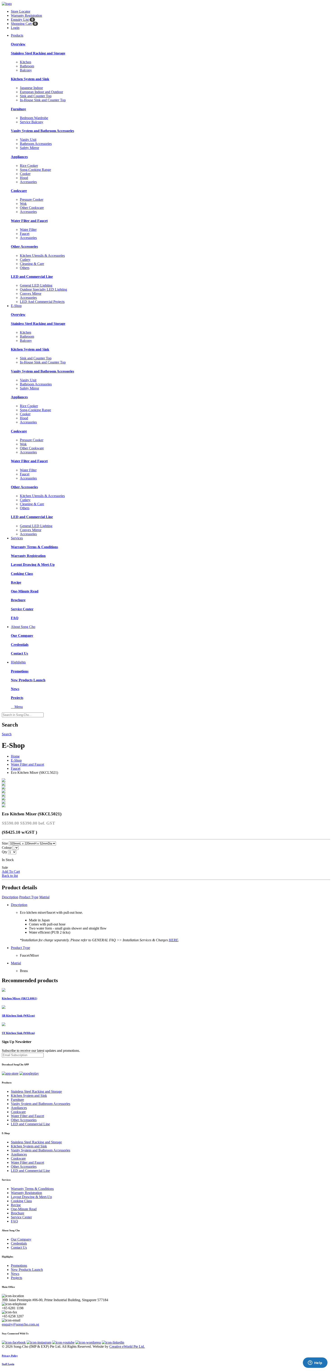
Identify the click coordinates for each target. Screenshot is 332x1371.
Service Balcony (31, 122)
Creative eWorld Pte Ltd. (127, 1346)
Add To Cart (11, 871)
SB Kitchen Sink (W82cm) (18, 1015)
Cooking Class (22, 574)
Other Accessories (24, 246)
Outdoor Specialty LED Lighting (43, 289)
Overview (18, 44)
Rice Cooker (29, 166)
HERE (173, 940)
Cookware (19, 191)
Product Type (28, 897)
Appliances (19, 157)
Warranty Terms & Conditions (34, 547)
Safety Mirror (29, 148)
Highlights (18, 662)
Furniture (18, 109)
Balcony (26, 70)
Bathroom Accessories (36, 144)
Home (15, 756)
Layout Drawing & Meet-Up (33, 564)
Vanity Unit (28, 140)
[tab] (166, 1082)
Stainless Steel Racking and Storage (38, 53)
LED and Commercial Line (32, 276)
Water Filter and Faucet (29, 221)
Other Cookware (32, 208)
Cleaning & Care (32, 264)
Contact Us (19, 653)
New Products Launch (28, 680)
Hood (24, 178)
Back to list (10, 876)
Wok (23, 203)
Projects (17, 698)
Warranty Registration (28, 556)
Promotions (19, 671)
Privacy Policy (10, 1355)
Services (17, 538)
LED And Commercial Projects (42, 302)
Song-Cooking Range (35, 170)
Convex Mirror (30, 293)
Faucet (24, 234)
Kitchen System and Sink (30, 79)
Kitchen (25, 62)
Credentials (19, 645)
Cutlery (25, 260)
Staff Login (8, 1364)
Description (10, 897)
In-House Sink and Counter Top (43, 100)
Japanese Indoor (31, 88)
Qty (4, 852)
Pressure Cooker (31, 199)
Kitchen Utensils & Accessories (42, 255)
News (15, 689)
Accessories (28, 182)
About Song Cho (23, 627)
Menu (17, 707)
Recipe (16, 582)
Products (17, 35)
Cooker (25, 174)
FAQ (14, 618)
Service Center (22, 609)
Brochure (18, 600)
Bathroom (27, 66)
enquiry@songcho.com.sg (20, 1324)
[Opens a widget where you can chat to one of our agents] (315, 1363)
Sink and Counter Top (35, 96)
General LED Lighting (36, 285)
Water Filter (28, 229)
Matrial (44, 897)
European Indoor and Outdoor (41, 92)
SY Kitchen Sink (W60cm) (18, 1033)
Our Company (22, 635)
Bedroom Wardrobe (34, 118)
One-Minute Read (24, 591)
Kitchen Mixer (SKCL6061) (19, 998)
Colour (7, 848)
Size (5, 843)
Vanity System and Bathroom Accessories (42, 131)
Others (24, 268)
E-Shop (16, 306)
